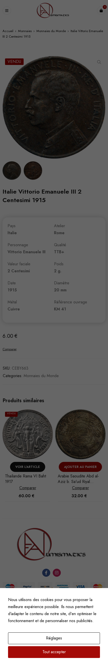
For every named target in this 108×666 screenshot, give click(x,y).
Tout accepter (54, 652)
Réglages (54, 638)
